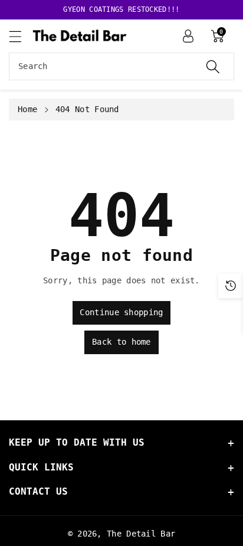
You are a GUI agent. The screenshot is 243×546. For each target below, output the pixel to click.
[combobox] (121, 66)
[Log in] (188, 36)
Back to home (121, 341)
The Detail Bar (141, 533)
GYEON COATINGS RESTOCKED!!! (121, 9)
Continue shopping (121, 312)
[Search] (213, 66)
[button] (20, 36)
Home (27, 109)
